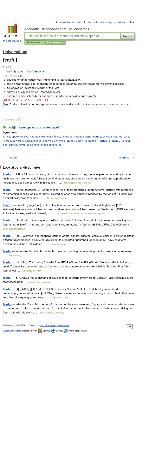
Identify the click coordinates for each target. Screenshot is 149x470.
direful (13, 144)
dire (5, 144)
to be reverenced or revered (44, 144)
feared (13, 157)
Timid (57, 136)
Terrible (102, 140)
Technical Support (48, 325)
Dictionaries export (12, 331)
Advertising (63, 325)
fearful (7, 174)
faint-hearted (93, 136)
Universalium (34, 42)
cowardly (18, 140)
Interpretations (54, 42)
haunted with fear (40, 136)
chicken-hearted (112, 136)
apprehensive (20, 136)
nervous (79, 136)
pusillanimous (33, 140)
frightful (125, 140)
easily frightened (86, 140)
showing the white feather (58, 140)
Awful (22, 144)
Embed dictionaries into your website (105, 22)
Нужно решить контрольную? (39, 127)
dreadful (114, 140)
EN (130, 22)
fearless (124, 157)
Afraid (6, 136)
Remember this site (70, 22)
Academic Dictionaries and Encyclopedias (56, 29)
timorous (67, 136)
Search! (127, 36)
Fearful (7, 205)
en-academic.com (12, 41)
